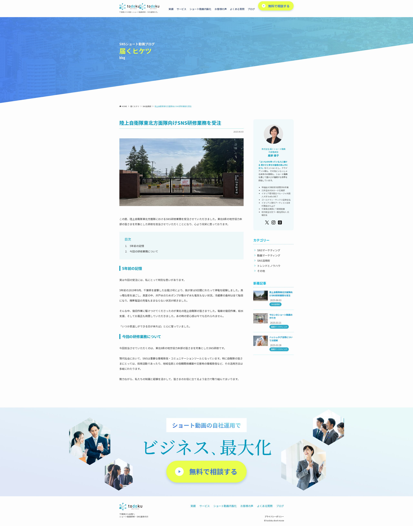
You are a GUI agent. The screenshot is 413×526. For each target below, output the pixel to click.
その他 (261, 271)
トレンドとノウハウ (268, 266)
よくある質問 (264, 506)
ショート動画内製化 (225, 506)
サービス (204, 506)
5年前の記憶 (137, 246)
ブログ (280, 506)
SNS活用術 (263, 260)
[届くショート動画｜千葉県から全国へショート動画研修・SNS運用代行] (139, 6)
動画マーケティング (268, 255)
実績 (193, 506)
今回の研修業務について (144, 251)
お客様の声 (246, 506)
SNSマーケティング (268, 250)
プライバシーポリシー (274, 516)
